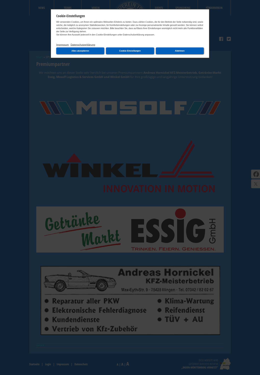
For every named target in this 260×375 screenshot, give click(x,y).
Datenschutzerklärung (83, 44)
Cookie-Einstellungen (130, 51)
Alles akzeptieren (80, 51)
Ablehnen (179, 51)
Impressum (62, 44)
